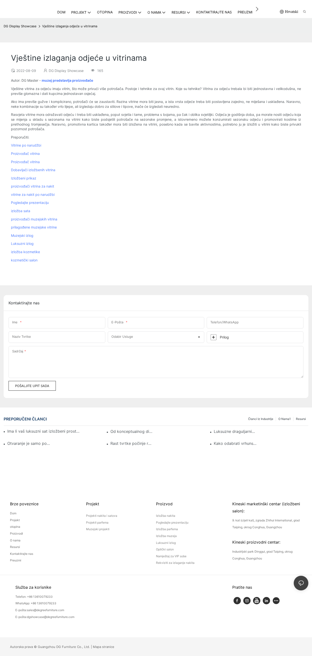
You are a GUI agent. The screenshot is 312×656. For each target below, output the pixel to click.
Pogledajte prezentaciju (30, 202)
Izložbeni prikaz (23, 178)
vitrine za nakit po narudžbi (33, 194)
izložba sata (20, 211)
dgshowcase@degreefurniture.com (50, 617)
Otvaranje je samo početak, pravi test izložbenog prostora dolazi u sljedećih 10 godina (28, 443)
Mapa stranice (103, 647)
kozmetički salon (24, 260)
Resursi (301, 419)
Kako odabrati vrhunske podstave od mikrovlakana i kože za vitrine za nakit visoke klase (235, 443)
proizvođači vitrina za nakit (32, 186)
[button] (257, 9)
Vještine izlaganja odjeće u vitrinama (69, 26)
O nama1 (284, 419)
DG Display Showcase (20, 26)
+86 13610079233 (40, 596)
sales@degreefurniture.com (45, 610)
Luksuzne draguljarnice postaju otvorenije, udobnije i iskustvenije (235, 431)
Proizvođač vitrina (25, 153)
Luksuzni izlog (22, 243)
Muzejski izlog (22, 235)
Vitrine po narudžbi (26, 145)
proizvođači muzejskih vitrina (34, 219)
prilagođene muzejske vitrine (34, 227)
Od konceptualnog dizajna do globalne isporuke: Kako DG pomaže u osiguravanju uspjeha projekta (131, 431)
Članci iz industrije (260, 419)
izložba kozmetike (25, 252)
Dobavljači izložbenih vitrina (33, 170)
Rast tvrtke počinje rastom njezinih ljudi (131, 443)
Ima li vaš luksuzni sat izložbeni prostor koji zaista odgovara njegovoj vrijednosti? (44, 431)
